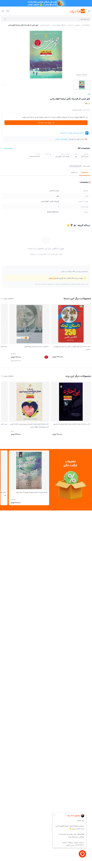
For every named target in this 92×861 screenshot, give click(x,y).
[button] (3, 326)
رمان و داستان (77, 110)
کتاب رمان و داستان (75, 166)
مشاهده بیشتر (8, 298)
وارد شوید (52, 278)
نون (89, 94)
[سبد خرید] (7, 11)
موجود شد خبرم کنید (44, 122)
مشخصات (84, 172)
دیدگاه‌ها (74, 172)
